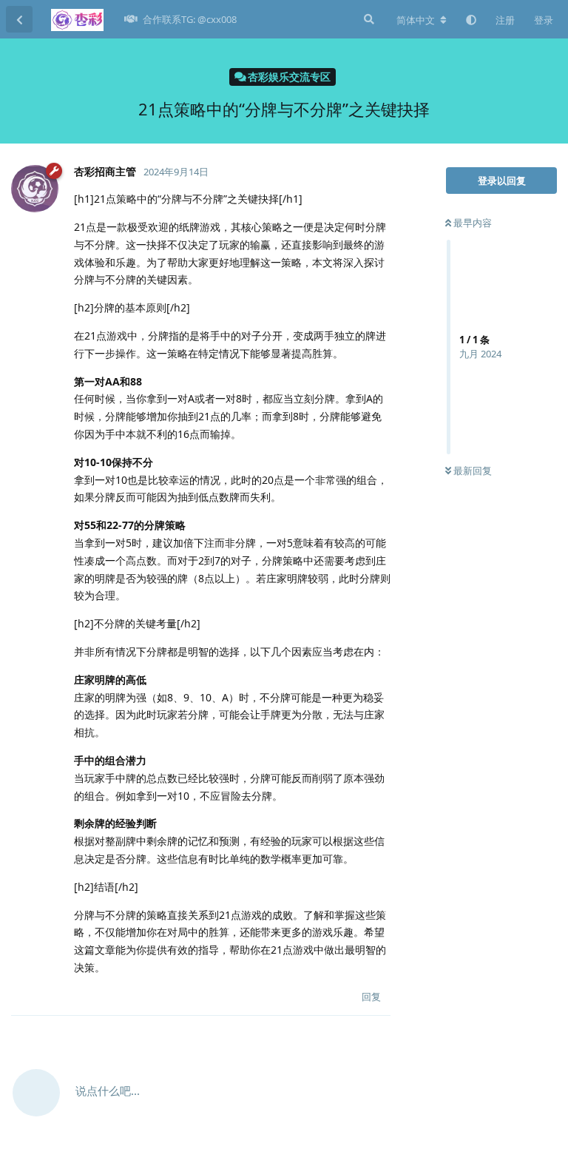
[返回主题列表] (19, 19)
